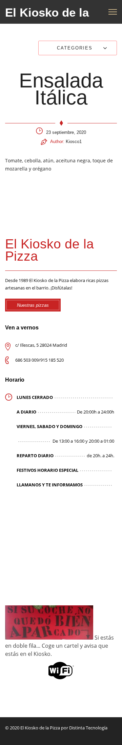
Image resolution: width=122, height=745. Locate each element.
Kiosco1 (74, 141)
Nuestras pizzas (33, 305)
